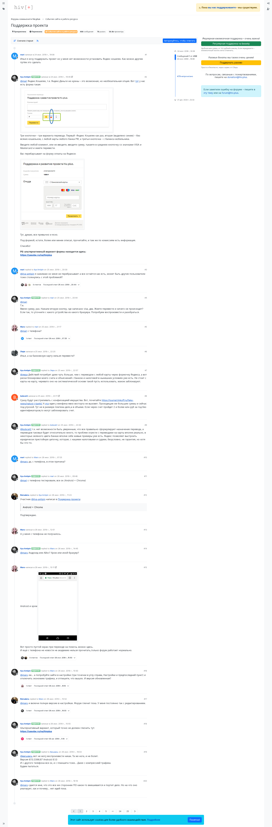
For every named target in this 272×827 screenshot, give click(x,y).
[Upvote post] (130, 68)
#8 (146, 396)
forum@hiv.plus (230, 92)
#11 (145, 476)
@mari (23, 81)
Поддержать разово (231, 62)
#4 (146, 298)
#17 (145, 699)
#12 (145, 495)
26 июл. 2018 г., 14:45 (68, 548)
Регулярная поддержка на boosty (231, 43)
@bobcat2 (25, 429)
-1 (134, 261)
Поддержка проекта (69, 499)
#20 (145, 781)
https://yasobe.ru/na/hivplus (36, 255)
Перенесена (36, 32)
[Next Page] (135, 811)
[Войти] (268, 3)
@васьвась (26, 756)
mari (22, 54)
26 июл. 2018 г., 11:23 (62, 495)
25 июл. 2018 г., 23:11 (48, 396)
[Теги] (3, 9)
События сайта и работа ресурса (62, 32)
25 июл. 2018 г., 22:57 (68, 370)
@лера (24, 374)
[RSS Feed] (38, 40)
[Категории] (3, 3)
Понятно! (195, 819)
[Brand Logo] (23, 7)
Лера (22, 351)
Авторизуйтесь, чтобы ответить (179, 40)
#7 (146, 370)
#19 (145, 752)
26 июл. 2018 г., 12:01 (45, 530)
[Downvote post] (139, 68)
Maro (22, 327)
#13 (145, 530)
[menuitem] (268, 3)
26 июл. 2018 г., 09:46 (67, 476)
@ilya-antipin (27, 273)
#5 (146, 327)
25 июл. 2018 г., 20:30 (57, 269)
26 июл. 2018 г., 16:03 (72, 752)
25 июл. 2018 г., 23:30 (71, 425)
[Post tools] (144, 68)
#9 (146, 425)
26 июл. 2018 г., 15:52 (57, 699)
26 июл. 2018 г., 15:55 (61, 724)
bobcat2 (24, 396)
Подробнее (153, 819)
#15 (145, 567)
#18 (145, 724)
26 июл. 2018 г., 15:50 (68, 671)
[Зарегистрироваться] (268, 9)
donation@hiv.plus (237, 77)
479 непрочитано (185, 76)
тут (137, 81)
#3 (146, 269)
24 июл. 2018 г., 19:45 (61, 77)
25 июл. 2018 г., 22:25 (45, 351)
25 (128, 811)
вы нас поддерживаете (222, 7)
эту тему (209, 92)
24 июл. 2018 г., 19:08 (44, 54)
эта (47, 403)
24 (120, 811)
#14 (145, 548)
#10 (145, 457)
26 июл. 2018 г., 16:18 (68, 781)
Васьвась (24, 495)
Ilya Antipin (25, 77)
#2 (146, 77)
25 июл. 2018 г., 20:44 (67, 298)
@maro (24, 461)
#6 (146, 351)
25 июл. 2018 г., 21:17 (51, 327)
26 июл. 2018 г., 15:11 (44, 567)
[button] (3, 823)
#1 (146, 54)
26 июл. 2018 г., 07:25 (52, 457)
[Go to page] (113, 811)
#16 (145, 671)
